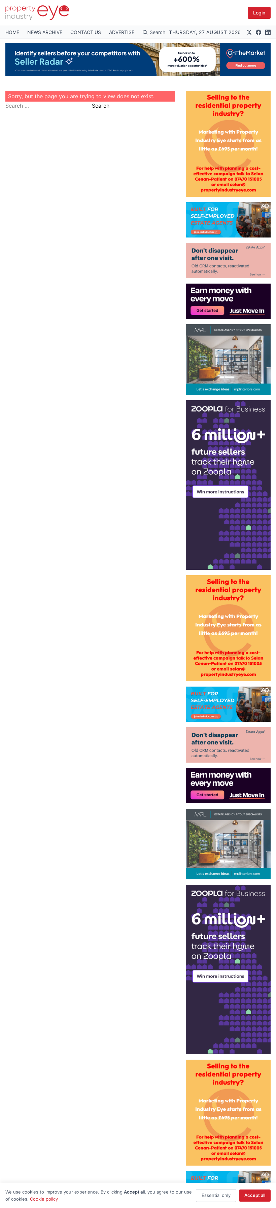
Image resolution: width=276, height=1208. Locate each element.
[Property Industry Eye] (37, 12)
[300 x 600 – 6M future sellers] (228, 485)
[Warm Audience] (228, 260)
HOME (12, 32)
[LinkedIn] (268, 32)
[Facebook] (258, 32)
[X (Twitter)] (249, 32)
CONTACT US (85, 32)
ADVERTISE (121, 32)
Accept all (254, 1195)
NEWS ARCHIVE (44, 32)
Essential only (216, 1195)
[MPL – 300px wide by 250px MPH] (228, 359)
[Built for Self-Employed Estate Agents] (228, 219)
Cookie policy (44, 1199)
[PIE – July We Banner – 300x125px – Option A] (228, 301)
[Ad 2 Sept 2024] (228, 144)
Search (100, 105)
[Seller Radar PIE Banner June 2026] (138, 59)
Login (259, 12)
